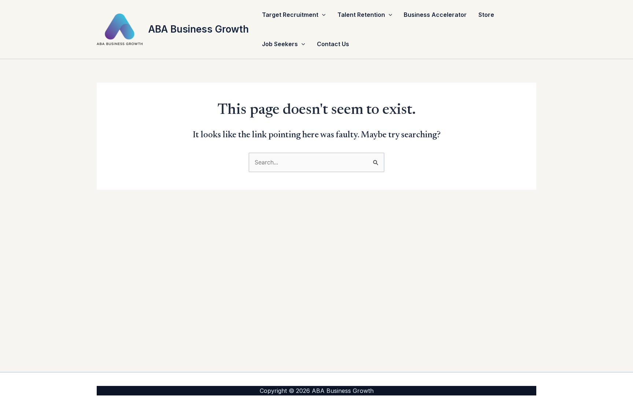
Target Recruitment (290, 14)
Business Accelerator (435, 14)
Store (486, 14)
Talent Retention (361, 14)
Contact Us (333, 44)
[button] (322, 14)
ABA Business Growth (198, 29)
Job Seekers (280, 44)
